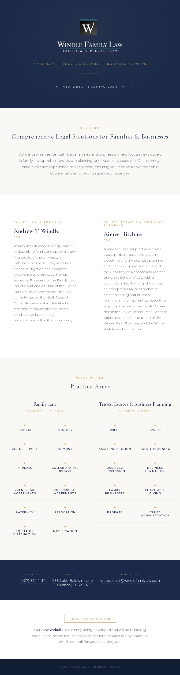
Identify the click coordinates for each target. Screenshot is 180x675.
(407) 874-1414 (32, 580)
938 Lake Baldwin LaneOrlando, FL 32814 (72, 582)
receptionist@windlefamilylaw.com (130, 580)
